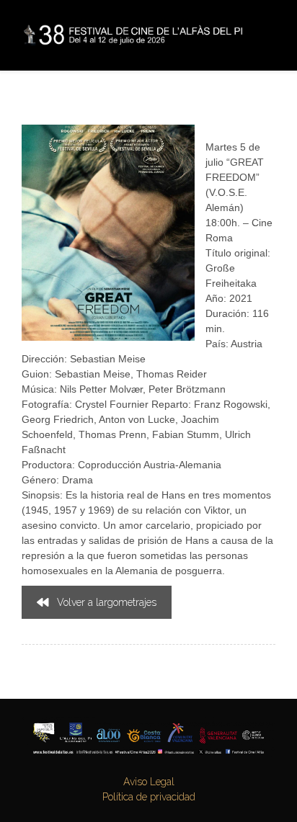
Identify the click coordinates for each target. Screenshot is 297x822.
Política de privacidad (148, 797)
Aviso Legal (148, 781)
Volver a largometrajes (106, 602)
